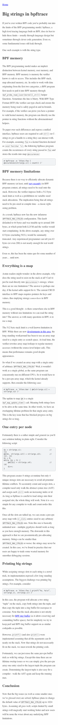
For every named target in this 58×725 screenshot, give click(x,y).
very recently (35, 183)
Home (5, 4)
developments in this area (39, 331)
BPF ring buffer (22, 615)
